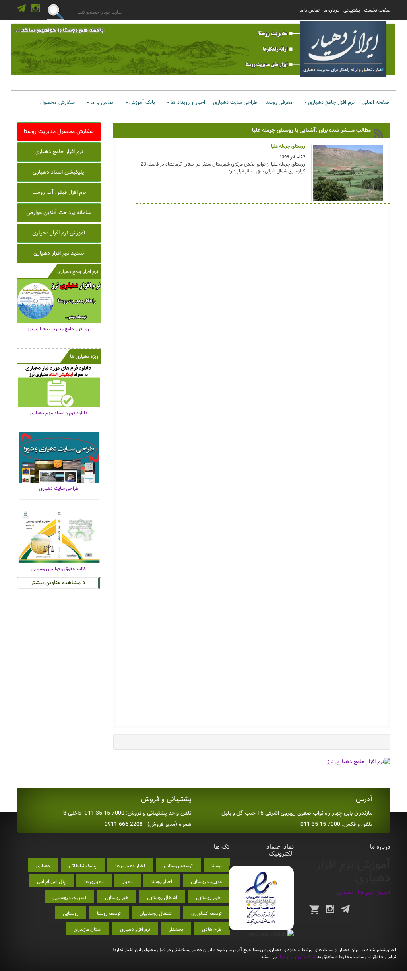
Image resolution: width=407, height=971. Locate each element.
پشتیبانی (351, 10)
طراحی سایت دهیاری (235, 102)
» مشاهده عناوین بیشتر (58, 582)
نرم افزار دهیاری (135, 929)
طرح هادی (212, 929)
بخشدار (176, 929)
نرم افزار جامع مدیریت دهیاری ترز (59, 329)
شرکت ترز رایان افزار (296, 957)
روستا (216, 866)
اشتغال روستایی (162, 897)
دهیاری (43, 866)
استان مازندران (87, 929)
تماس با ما (310, 10)
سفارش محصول (57, 102)
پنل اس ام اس (51, 881)
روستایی (70, 913)
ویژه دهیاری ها (84, 356)
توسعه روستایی (178, 866)
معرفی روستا (279, 102)
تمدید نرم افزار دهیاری (58, 253)
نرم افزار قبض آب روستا (59, 192)
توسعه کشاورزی (206, 913)
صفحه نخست (377, 10)
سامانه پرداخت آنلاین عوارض (58, 212)
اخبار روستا (161, 881)
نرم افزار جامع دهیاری (331, 102)
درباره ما (331, 10)
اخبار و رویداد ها (188, 102)
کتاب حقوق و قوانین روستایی (58, 569)
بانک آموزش (142, 102)
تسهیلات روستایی (69, 897)
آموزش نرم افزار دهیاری (58, 232)
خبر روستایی (116, 897)
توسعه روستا (109, 913)
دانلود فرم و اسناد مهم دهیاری (58, 413)
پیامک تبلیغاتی (83, 866)
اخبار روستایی (209, 897)
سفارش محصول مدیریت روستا (59, 131)
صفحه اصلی (375, 102)
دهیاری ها (94, 881)
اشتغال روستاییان (156, 913)
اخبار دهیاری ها (130, 866)
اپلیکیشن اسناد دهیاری (59, 172)
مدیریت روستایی (206, 881)
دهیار (127, 881)
